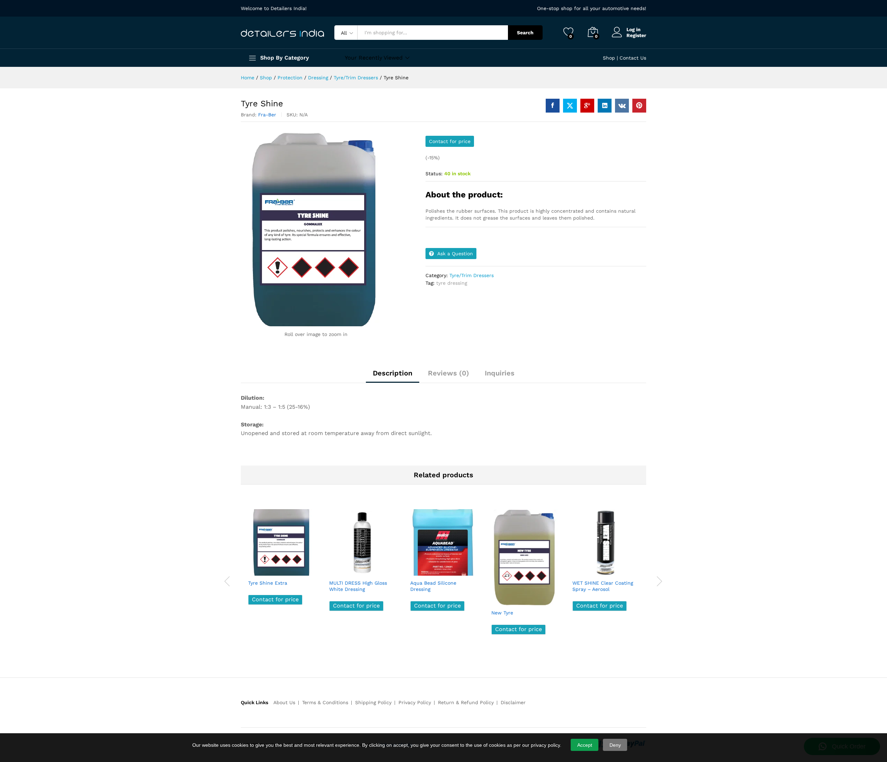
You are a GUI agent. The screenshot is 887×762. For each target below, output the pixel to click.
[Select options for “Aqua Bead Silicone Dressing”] (418, 568)
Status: (433, 173)
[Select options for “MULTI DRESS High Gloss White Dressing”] (337, 568)
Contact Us (633, 58)
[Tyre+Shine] (570, 106)
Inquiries (500, 373)
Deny (615, 745)
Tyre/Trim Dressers (471, 275)
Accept (584, 745)
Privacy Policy (414, 702)
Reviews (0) (448, 373)
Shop (609, 58)
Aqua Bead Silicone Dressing (433, 586)
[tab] (392, 376)
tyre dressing (451, 283)
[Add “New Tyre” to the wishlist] (531, 598)
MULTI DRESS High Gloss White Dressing (358, 586)
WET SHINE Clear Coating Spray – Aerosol (602, 586)
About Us (284, 702)
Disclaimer (513, 702)
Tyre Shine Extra (267, 583)
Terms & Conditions (325, 702)
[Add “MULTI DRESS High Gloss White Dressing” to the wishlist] (369, 568)
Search (525, 32)
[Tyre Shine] (553, 106)
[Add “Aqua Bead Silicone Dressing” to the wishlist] (450, 568)
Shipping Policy (373, 702)
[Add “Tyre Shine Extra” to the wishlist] (287, 568)
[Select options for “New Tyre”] (499, 598)
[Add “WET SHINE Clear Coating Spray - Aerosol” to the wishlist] (612, 568)
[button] (303, 568)
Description (392, 373)
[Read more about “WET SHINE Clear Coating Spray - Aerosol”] (580, 568)
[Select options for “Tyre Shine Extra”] (256, 568)
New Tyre (502, 612)
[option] (281, 562)
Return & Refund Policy (466, 702)
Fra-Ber (267, 114)
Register (636, 35)
